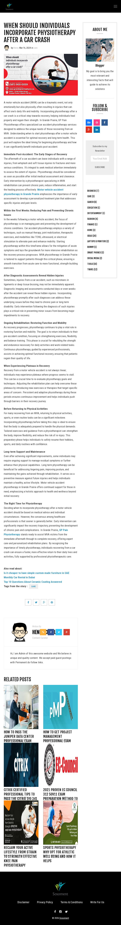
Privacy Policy (45, 902)
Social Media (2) (94, 258)
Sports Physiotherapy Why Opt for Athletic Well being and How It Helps (59, 848)
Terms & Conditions (71, 902)
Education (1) (93, 207)
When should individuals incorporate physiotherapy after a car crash (40, 33)
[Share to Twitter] (36, 602)
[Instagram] (60, 912)
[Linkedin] (97, 129)
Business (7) (93, 190)
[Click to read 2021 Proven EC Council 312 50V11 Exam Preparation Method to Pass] (60, 765)
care (35, 48)
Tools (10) (92, 264)
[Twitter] (66, 912)
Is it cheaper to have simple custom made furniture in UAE (36, 573)
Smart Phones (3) (95, 252)
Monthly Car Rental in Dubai (19, 577)
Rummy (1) (92, 247)
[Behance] (89, 122)
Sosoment (64, 918)
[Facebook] (104, 122)
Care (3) (91, 196)
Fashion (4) (92, 219)
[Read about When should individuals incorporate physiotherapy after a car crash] (6, 48)
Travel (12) (92, 269)
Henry (16, 48)
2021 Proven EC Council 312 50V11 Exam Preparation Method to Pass (60, 791)
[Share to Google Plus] (44, 602)
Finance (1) (92, 224)
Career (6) (92, 202)
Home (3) (91, 230)
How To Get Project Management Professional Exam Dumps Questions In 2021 (58, 733)
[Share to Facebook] (28, 602)
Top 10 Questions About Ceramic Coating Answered (33, 581)
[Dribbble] (97, 122)
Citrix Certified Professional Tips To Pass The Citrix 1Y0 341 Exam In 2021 (20, 791)
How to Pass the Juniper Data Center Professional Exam (19, 733)
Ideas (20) (91, 235)
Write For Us (97, 902)
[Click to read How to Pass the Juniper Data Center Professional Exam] (21, 707)
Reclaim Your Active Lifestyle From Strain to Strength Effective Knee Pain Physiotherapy (20, 848)
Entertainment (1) (96, 213)
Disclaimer (23, 902)
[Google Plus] (89, 129)
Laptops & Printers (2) (98, 241)
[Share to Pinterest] (52, 602)
